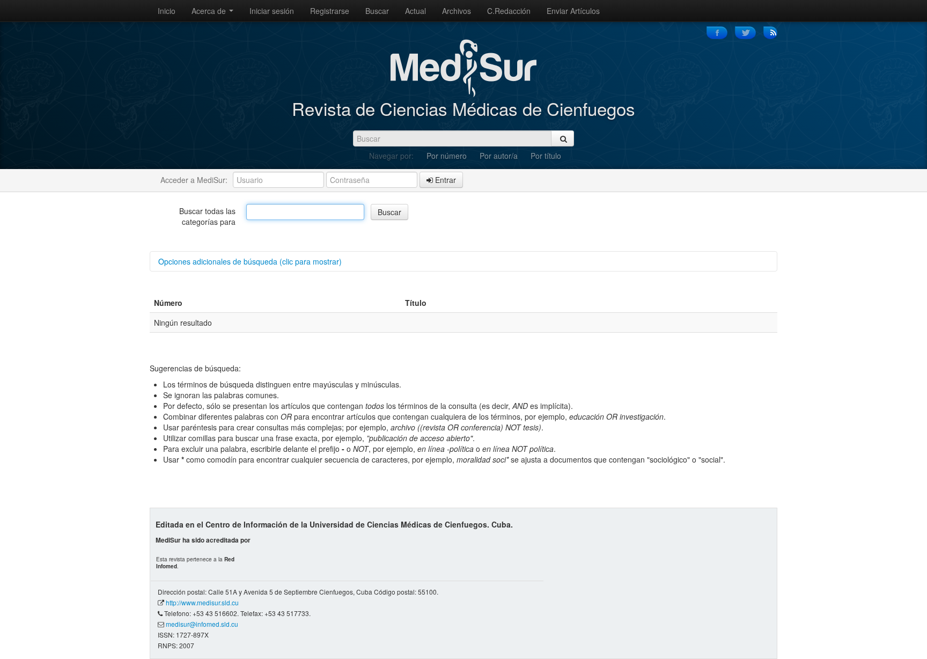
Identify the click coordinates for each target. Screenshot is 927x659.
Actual (415, 10)
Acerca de (210, 10)
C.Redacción (509, 10)
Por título (546, 155)
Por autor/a (499, 155)
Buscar (377, 10)
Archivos (456, 10)
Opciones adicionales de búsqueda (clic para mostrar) (250, 261)
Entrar (444, 179)
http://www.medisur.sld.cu (202, 602)
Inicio (166, 10)
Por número (446, 155)
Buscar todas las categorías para (207, 216)
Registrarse (329, 10)
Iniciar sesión (271, 10)
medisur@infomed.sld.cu (202, 623)
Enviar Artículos (573, 10)
